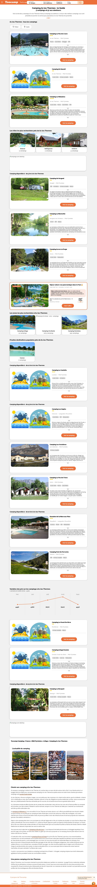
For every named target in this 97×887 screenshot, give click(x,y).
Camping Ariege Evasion (60, 650)
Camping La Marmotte (57, 214)
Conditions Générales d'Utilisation (35, 882)
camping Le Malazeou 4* (20, 811)
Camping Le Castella (59, 370)
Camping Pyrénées (74, 331)
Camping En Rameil (59, 69)
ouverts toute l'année (26, 794)
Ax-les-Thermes (54, 38)
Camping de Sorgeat (57, 178)
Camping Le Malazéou (57, 97)
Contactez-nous (74, 882)
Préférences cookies (65, 882)
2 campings (22, 360)
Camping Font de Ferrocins (59, 552)
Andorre (74, 148)
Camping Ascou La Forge (58, 249)
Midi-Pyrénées (65, 38)
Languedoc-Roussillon (65, 414)
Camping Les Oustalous (58, 444)
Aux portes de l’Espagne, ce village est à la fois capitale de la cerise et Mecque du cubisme (56, 768)
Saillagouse (48, 148)
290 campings (74, 333)
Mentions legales (23, 882)
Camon (22, 358)
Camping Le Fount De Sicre (61, 622)
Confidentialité (46, 881)
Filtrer (16, 27)
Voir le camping (68, 60)
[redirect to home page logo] (11, 2)
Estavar (22, 148)
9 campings (74, 151)
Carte (27, 27)
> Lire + (48, 18)
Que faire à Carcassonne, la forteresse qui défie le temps (18, 770)
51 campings (23, 333)
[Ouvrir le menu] (2, 2)
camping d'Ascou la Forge (39, 836)
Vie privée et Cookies (56, 882)
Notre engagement (14, 882)
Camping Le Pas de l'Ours (59, 477)
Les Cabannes (54, 447)
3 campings (22, 151)
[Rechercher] (80, 2)
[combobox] (35, 3)
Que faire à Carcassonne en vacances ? (37, 772)
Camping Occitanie (48, 331)
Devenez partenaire (81, 882)
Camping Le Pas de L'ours (59, 34)
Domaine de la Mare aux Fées (60, 516)
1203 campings (48, 333)
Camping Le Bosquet (57, 689)
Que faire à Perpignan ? (73, 773)
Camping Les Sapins (59, 409)
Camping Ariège (22, 331)
